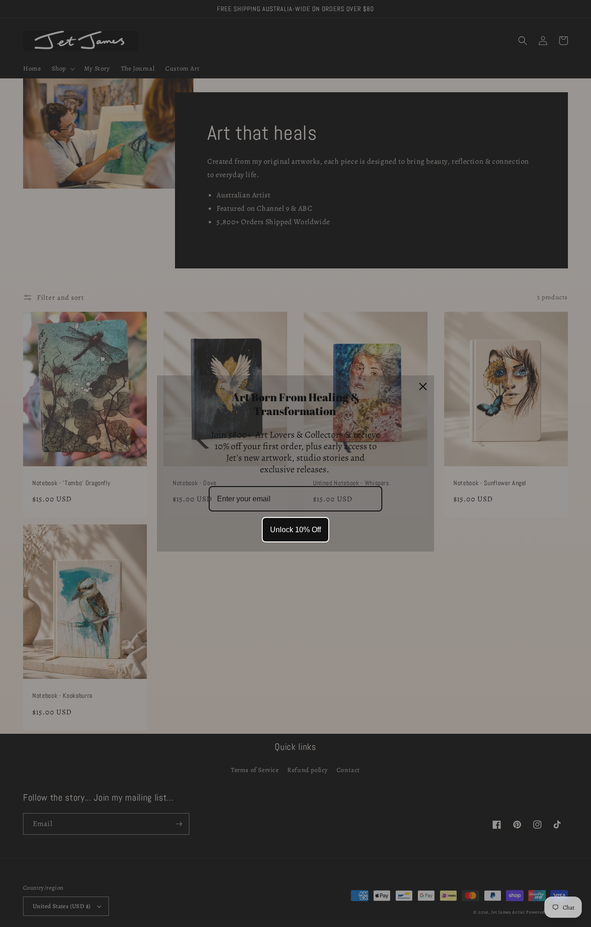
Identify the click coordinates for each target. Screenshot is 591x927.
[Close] (423, 386)
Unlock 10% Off (295, 530)
